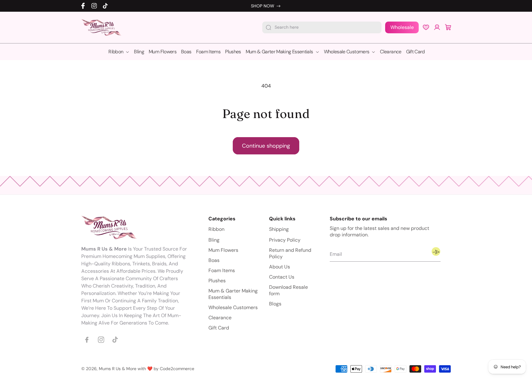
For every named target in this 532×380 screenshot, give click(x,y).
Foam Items (221, 271)
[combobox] (322, 27)
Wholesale (402, 27)
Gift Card (218, 328)
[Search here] (268, 27)
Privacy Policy (284, 240)
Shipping (279, 229)
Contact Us (281, 277)
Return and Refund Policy (290, 253)
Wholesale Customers (233, 307)
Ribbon (216, 229)
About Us (279, 267)
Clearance (220, 318)
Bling (214, 240)
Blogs (275, 304)
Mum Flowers (223, 250)
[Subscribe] (436, 251)
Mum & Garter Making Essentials (233, 294)
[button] (448, 27)
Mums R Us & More (117, 368)
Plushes (217, 281)
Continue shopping (266, 145)
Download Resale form (288, 290)
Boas (214, 260)
